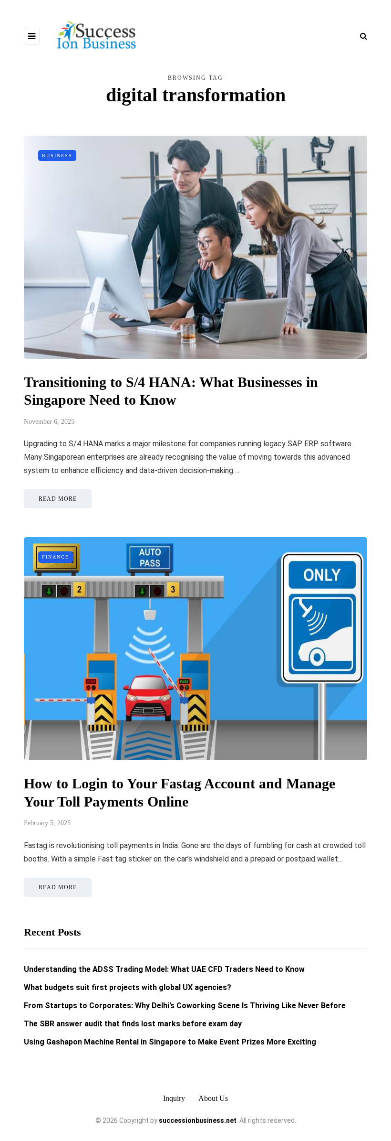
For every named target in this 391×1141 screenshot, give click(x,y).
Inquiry (174, 1098)
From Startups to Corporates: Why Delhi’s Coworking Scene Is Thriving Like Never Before (185, 1005)
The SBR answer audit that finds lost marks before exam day (133, 1023)
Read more (58, 498)
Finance (55, 557)
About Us (213, 1098)
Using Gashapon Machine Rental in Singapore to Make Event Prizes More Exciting (170, 1041)
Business (57, 155)
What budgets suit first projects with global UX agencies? (127, 987)
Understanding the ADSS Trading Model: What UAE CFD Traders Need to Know (164, 969)
